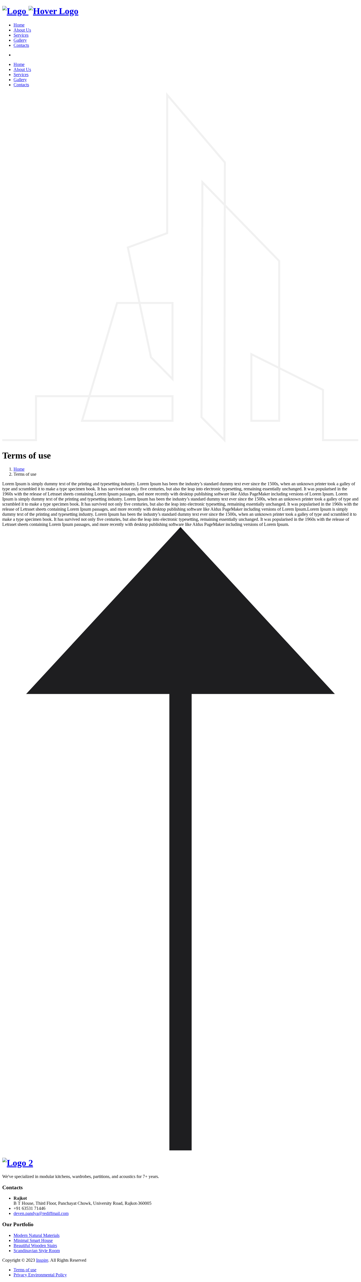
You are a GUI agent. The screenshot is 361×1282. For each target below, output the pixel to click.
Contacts (21, 45)
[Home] (40, 11)
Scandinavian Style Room (37, 1250)
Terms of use (25, 1269)
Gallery (20, 40)
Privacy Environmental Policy (40, 1274)
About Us (22, 30)
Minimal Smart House (33, 1240)
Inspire (42, 1260)
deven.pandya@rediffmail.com (41, 1213)
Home (19, 25)
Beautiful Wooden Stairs (35, 1245)
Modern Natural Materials (37, 1235)
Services (21, 35)
